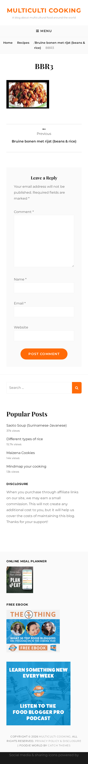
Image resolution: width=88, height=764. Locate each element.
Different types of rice (24, 439)
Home (8, 43)
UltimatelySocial (44, 761)
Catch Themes (59, 745)
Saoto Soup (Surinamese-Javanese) (36, 425)
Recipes (23, 43)
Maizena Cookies (20, 453)
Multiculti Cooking (44, 10)
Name (20, 279)
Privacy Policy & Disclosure (58, 741)
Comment (24, 212)
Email (20, 303)
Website (21, 327)
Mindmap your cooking (26, 466)
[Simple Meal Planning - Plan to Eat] (19, 592)
